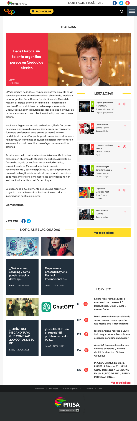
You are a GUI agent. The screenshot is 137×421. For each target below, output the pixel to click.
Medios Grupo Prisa (68, 410)
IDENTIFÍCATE (76, 2)
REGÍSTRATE (95, 2)
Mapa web (39, 388)
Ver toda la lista (104, 232)
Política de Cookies (94, 388)
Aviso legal (53, 388)
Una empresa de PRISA (68, 402)
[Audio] (119, 103)
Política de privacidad (72, 388)
